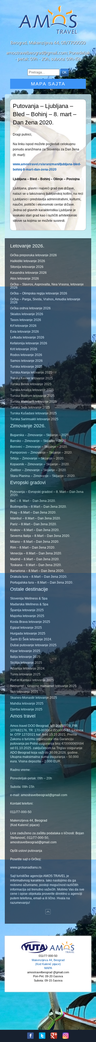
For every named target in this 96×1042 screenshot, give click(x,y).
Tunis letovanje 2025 (25, 674)
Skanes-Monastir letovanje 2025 (33, 698)
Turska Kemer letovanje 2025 (31, 378)
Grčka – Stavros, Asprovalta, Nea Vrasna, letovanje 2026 (47, 286)
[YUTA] (34, 952)
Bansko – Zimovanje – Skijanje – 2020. (38, 441)
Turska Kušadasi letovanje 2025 (33, 413)
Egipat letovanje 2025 (26, 627)
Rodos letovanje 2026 (26, 355)
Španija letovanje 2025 (27, 610)
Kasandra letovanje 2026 (28, 273)
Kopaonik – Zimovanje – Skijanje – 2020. (40, 464)
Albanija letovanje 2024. (27, 668)
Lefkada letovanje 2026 (27, 337)
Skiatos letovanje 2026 (26, 314)
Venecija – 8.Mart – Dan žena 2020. (36, 553)
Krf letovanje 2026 (23, 326)
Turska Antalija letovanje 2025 (32, 390)
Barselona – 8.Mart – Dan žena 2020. (37, 571)
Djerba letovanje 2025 (26, 709)
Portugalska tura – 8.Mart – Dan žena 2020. (41, 582)
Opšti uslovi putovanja (26, 851)
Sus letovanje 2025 (24, 692)
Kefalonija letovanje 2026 (28, 343)
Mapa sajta (48, 83)
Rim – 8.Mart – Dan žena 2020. (32, 547)
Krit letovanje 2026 (23, 349)
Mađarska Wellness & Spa (29, 604)
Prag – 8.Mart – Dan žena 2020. (33, 512)
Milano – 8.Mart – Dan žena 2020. (34, 542)
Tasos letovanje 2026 (25, 320)
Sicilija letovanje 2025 (26, 663)
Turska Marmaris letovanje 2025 (33, 401)
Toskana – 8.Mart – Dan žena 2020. (36, 565)
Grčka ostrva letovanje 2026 (30, 308)
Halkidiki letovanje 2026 (27, 261)
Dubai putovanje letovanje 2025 (33, 645)
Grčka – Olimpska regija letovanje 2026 (38, 293)
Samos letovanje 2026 (26, 361)
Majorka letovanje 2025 (27, 616)
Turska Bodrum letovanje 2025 (32, 396)
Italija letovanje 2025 (25, 657)
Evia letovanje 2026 (24, 331)
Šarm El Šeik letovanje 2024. (31, 639)
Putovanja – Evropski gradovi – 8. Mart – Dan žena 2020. (46, 493)
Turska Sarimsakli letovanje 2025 (34, 419)
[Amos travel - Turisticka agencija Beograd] (62, 952)
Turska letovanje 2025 (26, 366)
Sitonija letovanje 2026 (26, 267)
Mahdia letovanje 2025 (26, 703)
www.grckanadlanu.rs (25, 867)
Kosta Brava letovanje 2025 (30, 622)
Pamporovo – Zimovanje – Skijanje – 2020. (41, 452)
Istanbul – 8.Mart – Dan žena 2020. (35, 518)
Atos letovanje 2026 (24, 278)
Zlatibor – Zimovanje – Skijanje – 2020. (38, 470)
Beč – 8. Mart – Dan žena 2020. (33, 501)
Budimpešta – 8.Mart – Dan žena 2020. (38, 507)
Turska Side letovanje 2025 (30, 407)
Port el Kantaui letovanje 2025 (32, 680)
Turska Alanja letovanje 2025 (31, 372)
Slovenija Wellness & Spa (28, 598)
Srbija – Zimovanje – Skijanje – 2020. (37, 458)
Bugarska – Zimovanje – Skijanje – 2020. (40, 435)
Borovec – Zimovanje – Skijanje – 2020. (39, 447)
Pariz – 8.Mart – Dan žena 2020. (33, 524)
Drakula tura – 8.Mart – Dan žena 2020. (38, 577)
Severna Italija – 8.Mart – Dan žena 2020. (40, 536)
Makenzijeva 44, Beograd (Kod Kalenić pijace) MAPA (48, 964)
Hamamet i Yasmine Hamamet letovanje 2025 (43, 686)
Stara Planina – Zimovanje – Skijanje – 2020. (42, 476)
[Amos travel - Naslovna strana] (48, 33)
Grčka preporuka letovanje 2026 (33, 255)
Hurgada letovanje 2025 (27, 633)
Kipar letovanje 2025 (25, 651)
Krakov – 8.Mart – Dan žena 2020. (34, 530)
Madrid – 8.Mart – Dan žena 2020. (34, 559)
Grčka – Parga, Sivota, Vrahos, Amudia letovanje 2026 (45, 300)
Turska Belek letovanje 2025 (30, 384)
